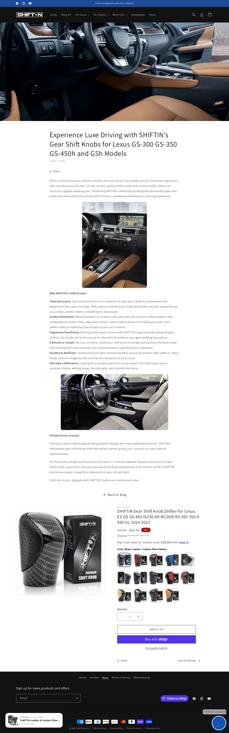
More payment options (157, 648)
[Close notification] (59, 717)
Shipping (121, 535)
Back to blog (117, 495)
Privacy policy (116, 728)
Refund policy (142, 677)
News (105, 677)
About (82, 677)
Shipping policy (152, 728)
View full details (187, 660)
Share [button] (56, 171)
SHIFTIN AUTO (82, 728)
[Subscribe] (76, 698)
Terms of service (134, 728)
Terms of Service (121, 677)
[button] (82, 14)
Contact (94, 677)
